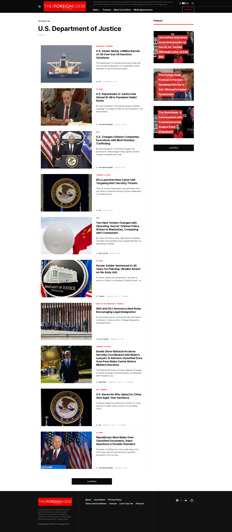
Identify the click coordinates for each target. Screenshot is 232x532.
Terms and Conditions (96, 503)
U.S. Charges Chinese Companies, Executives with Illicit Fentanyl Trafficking (118, 140)
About (88, 500)
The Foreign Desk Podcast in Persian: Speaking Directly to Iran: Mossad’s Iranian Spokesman (173, 84)
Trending (109, 46)
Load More (91, 481)
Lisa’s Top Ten (126, 503)
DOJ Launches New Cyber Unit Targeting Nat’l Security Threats (116, 181)
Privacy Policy (115, 500)
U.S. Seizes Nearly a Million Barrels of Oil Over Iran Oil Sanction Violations (118, 54)
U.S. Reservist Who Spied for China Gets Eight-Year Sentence (118, 396)
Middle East (100, 46)
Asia (97, 132)
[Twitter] (186, 500)
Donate (113, 503)
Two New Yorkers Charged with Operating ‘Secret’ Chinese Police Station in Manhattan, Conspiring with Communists (117, 227)
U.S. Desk (99, 89)
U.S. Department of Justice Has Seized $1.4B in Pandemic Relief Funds (116, 97)
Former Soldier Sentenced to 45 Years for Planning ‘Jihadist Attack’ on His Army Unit (118, 269)
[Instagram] (192, 500)
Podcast (140, 503)
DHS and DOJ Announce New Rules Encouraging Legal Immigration (118, 310)
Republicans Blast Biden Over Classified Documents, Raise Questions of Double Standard (115, 441)
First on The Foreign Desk (106, 304)
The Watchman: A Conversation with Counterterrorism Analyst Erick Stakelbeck (170, 122)
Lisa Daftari (99, 500)
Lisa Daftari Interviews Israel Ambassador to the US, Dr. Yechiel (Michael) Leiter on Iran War (173, 47)
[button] (39, 6)
